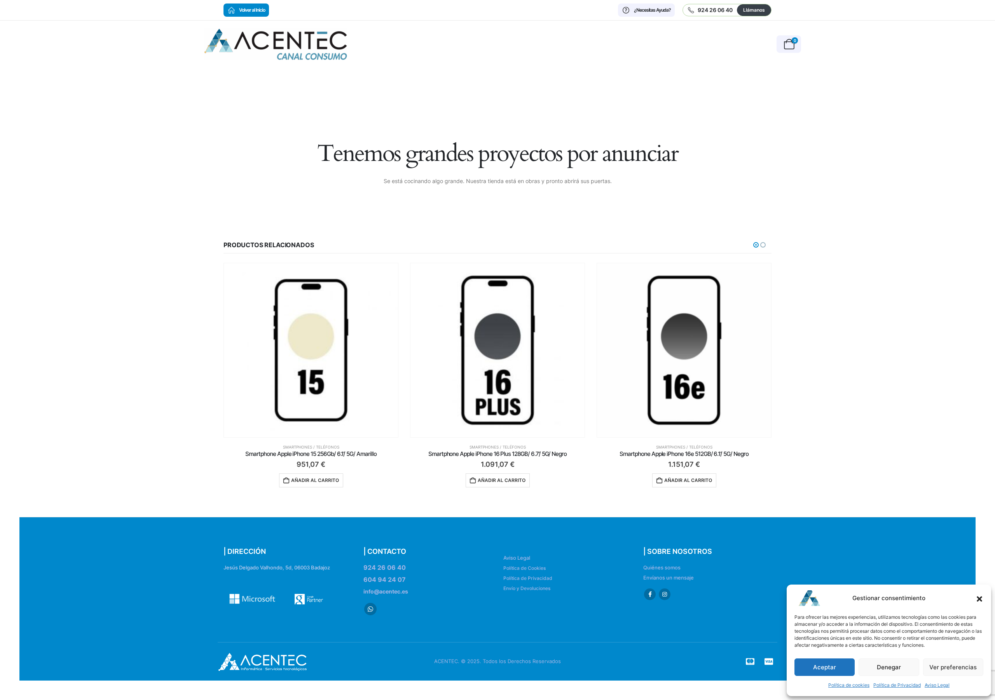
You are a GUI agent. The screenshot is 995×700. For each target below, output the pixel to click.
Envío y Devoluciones (526, 588)
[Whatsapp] (370, 609)
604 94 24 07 (384, 579)
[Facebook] (650, 594)
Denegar (889, 667)
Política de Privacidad (897, 685)
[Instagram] (664, 594)
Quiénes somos (662, 568)
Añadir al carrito (315, 480)
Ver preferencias (953, 667)
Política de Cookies (524, 568)
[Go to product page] (311, 350)
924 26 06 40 (384, 567)
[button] (979, 598)
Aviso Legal (937, 685)
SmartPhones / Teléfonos (311, 447)
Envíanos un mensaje (668, 578)
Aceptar (824, 667)
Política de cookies (848, 685)
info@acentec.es (385, 591)
